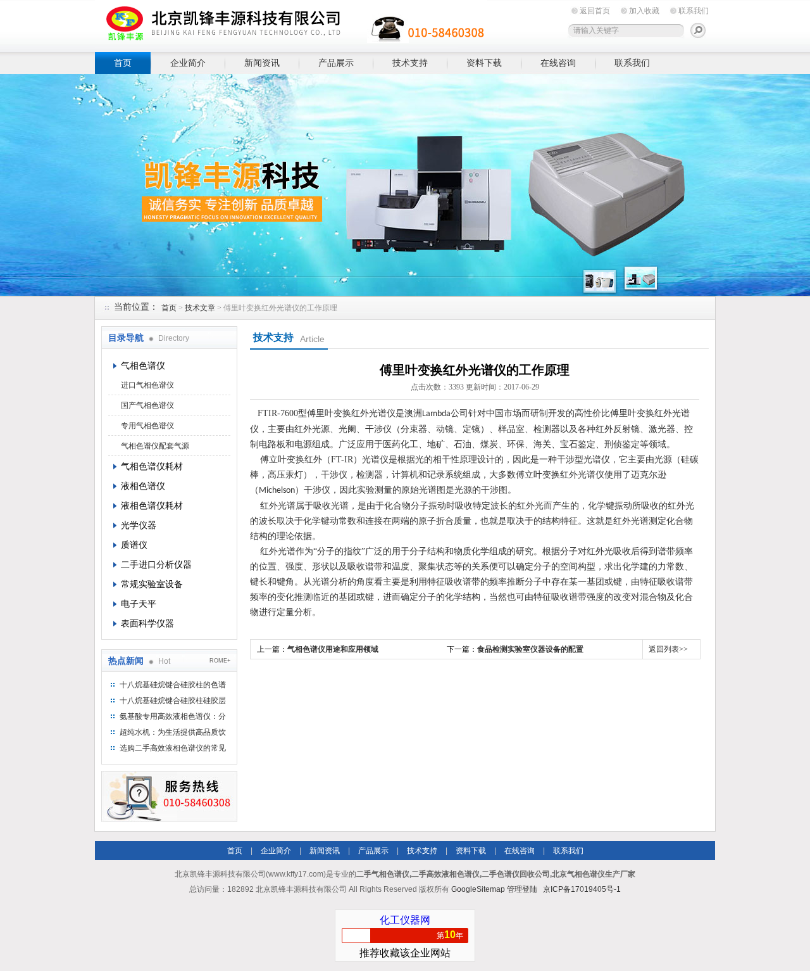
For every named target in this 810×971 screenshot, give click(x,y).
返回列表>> (668, 649)
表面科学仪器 (147, 623)
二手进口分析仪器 (156, 564)
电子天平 (138, 604)
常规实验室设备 (152, 584)
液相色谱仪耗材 (152, 505)
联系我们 (693, 10)
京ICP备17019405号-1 (582, 889)
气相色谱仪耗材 (152, 466)
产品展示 (336, 63)
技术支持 (410, 63)
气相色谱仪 (143, 365)
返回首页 (595, 10)
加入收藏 (644, 10)
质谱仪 (134, 545)
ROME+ (219, 660)
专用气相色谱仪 (147, 425)
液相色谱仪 (143, 486)
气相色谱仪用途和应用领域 (332, 649)
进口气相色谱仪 (147, 385)
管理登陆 (522, 889)
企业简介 (188, 63)
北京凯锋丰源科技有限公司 (291, 24)
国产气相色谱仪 (147, 405)
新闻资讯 (262, 63)
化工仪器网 (405, 920)
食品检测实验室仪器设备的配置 (530, 649)
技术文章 (200, 307)
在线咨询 (558, 63)
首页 (123, 63)
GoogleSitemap (478, 889)
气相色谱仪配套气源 (155, 445)
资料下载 (484, 63)
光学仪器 (138, 525)
